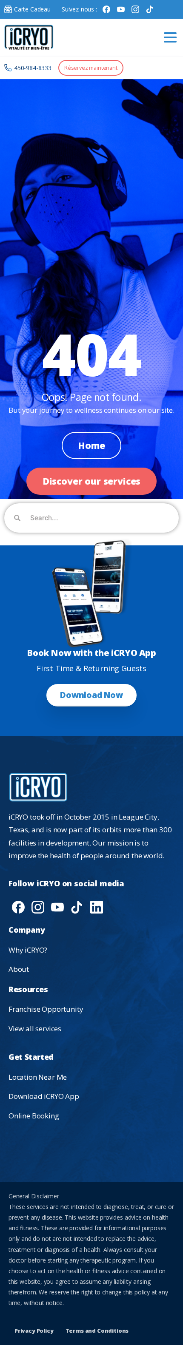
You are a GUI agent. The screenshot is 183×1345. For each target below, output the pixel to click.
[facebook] (18, 907)
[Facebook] (106, 9)
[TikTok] (150, 9)
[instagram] (38, 907)
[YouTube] (121, 9)
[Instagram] (135, 9)
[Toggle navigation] (170, 37)
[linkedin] (96, 907)
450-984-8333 (32, 68)
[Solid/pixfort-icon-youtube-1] (57, 907)
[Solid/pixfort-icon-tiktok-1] (77, 907)
